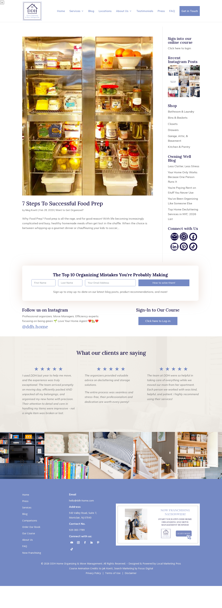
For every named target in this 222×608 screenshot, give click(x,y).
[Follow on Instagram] (78, 542)
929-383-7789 (77, 530)
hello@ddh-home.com (81, 500)
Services (74, 11)
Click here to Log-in (157, 321)
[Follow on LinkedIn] (91, 542)
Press (161, 11)
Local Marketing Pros (169, 563)
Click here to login (179, 48)
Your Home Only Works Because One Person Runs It (182, 177)
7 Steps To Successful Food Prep (62, 203)
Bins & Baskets (177, 117)
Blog (91, 11)
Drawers (173, 130)
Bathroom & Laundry (181, 111)
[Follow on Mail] (71, 542)
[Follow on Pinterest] (98, 542)
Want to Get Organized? (70, 210)
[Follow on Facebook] (84, 542)
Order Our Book (31, 527)
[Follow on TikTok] (71, 549)
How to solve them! (164, 282)
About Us (122, 11)
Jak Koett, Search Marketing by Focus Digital (127, 568)
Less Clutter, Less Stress (183, 166)
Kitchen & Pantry (179, 146)
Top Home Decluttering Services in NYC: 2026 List (183, 214)
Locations (105, 11)
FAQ (172, 11)
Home (61, 11)
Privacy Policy (93, 573)
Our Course (28, 533)
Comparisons (29, 520)
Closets (173, 124)
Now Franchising (31, 552)
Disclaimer (130, 573)
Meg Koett (31, 210)
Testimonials (144, 11)
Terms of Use (113, 573)
